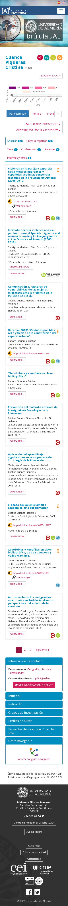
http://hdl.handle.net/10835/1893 (31, 573)
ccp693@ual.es (41, 678)
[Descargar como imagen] (58, 114)
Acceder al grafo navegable (34, 759)
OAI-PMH (58, 218)
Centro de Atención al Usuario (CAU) (34, 822)
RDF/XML (40, 58)
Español (58, 2)
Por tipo (36, 113)
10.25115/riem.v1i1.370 (25, 201)
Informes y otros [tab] (18, 157)
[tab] (34, 661)
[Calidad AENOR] (34, 881)
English (63, 2)
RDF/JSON (60, 58)
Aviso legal (34, 845)
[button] (34, 661)
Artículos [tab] (14, 141)
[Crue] (43, 869)
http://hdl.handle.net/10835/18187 (32, 525)
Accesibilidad (34, 858)
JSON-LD (47, 58)
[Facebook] (29, 892)
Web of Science (53, 275)
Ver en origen (23, 205)
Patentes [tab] (51, 149)
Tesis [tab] (11, 149)
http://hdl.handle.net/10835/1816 (31, 353)
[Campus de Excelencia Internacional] (19, 869)
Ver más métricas (20, 266)
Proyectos (53, 113)
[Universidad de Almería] (34, 792)
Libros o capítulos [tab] (38, 141)
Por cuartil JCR (17, 113)
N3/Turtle (53, 58)
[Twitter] (37, 892)
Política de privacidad (34, 852)
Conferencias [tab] (30, 149)
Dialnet (48, 218)
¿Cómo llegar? (34, 831)
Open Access (58, 170)
